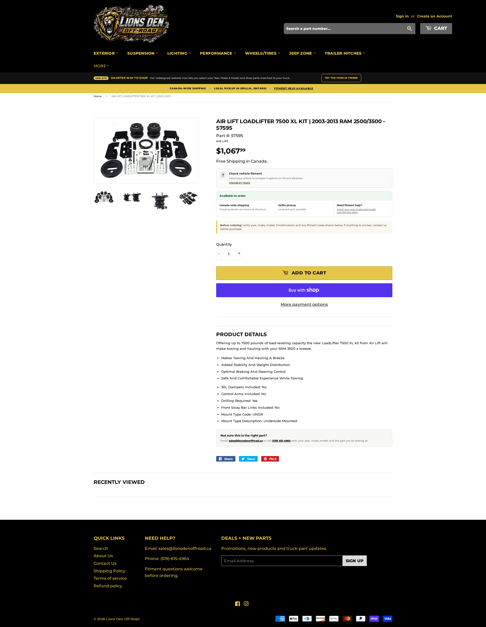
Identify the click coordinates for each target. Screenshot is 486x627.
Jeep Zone (301, 53)
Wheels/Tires (261, 53)
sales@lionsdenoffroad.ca (246, 440)
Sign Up (354, 560)
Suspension (141, 53)
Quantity (224, 244)
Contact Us (105, 563)
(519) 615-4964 (281, 440)
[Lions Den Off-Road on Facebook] (237, 604)
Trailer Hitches (344, 53)
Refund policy (108, 585)
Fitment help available (293, 88)
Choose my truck (239, 183)
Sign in (402, 16)
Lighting (177, 53)
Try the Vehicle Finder (341, 77)
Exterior (105, 53)
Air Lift (222, 141)
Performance (216, 53)
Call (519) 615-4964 (347, 212)
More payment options (304, 304)
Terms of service (110, 578)
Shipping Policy (109, 571)
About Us (103, 555)
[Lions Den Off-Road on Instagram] (246, 604)
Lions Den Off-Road (122, 619)
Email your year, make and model (356, 209)
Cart (440, 28)
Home (98, 96)
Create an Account (434, 16)
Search (101, 548)
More (100, 65)
